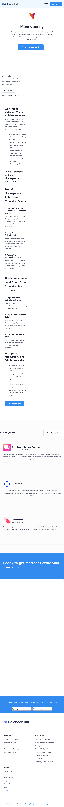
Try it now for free (14, 403)
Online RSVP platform (42, 749)
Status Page (45, 804)
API (22, 95)
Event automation (10, 752)
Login (6, 787)
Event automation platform (44, 742)
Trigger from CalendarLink (11, 82)
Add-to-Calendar (10, 742)
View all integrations (54, 433)
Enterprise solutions (42, 755)
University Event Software (44, 762)
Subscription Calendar (12, 749)
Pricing (6, 774)
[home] (10, 4)
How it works (8, 777)
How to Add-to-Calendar (10, 79)
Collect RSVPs (9, 746)
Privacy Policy (29, 804)
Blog (5, 781)
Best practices (7, 84)
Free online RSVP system (44, 752)
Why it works (6, 76)
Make (7, 95)
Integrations (8, 771)
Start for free (56, 4)
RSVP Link (38, 758)
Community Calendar (42, 739)
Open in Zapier (8, 90)
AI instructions (54, 804)
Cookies (37, 804)
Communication (32, 23)
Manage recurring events (43, 746)
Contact (7, 784)
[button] (46, 4)
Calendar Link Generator (12, 739)
